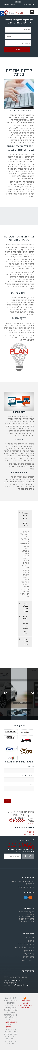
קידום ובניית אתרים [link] (26, 887)
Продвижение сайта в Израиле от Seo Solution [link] (25, 1004)
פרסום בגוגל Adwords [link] (24, 947)
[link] (14, 12)
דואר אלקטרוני (28, 775)
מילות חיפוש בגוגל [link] (26, 921)
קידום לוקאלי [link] (29, 954)
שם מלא (30, 766)
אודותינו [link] (31, 941)
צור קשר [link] (30, 832)
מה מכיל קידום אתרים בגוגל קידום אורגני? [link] (25, 519)
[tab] (25, 519)
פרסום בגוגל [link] (29, 834)
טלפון (32, 784)
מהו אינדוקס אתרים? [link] (25, 641)
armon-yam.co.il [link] (29, 4)
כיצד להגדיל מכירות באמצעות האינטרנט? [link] (22, 882)
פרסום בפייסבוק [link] (27, 960)
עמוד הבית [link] (29, 937)
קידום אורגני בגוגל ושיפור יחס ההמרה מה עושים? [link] (25, 625)
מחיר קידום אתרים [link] (26, 916)
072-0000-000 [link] (21, 822)
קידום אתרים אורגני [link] (26, 944)
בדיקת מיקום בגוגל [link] (26, 912)
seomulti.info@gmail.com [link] (16, 985)
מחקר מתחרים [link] (28, 957)
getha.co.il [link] (10, 1027)
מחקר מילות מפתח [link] (26, 919)
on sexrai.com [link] (11, 1022)
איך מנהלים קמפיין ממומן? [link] (25, 607)
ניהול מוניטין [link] (29, 950)
